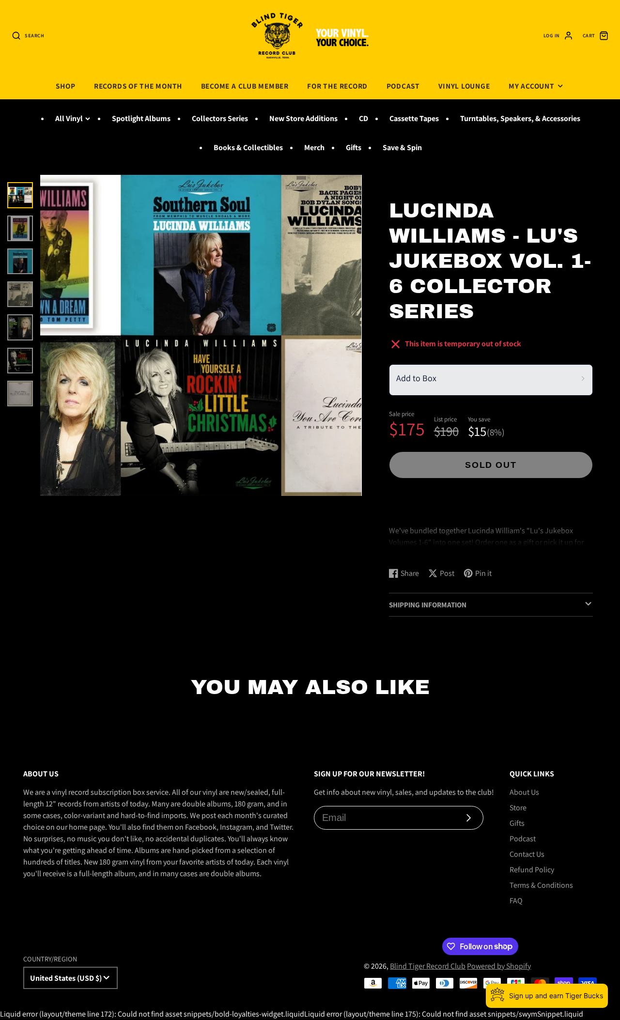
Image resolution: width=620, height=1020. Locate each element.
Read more (408, 550)
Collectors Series (220, 118)
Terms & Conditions (541, 885)
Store (518, 808)
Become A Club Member (245, 86)
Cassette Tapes (414, 118)
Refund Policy (532, 870)
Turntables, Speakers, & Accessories (520, 118)
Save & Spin (402, 147)
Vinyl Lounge (464, 86)
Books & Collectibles (248, 147)
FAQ (516, 901)
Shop (65, 86)
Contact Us (527, 854)
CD (363, 118)
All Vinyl (69, 118)
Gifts (353, 147)
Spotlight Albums (141, 118)
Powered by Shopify (499, 966)
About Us (524, 792)
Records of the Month (138, 86)
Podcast (403, 86)
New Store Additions (303, 118)
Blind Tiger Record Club (427, 966)
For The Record (337, 86)
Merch (314, 147)
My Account (532, 86)
